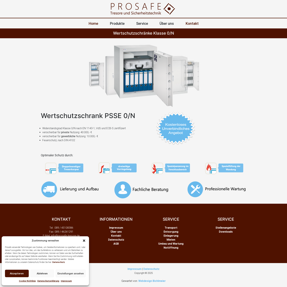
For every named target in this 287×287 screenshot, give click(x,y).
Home (93, 23)
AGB (116, 243)
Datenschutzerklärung (48, 281)
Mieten (171, 239)
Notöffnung (171, 247)
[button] (84, 240)
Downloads (226, 231)
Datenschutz (58, 262)
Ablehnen (42, 273)
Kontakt (192, 23)
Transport (171, 227)
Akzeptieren (17, 273)
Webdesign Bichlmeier (152, 281)
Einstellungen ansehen (70, 273)
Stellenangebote (225, 227)
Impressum (66, 281)
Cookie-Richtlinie (27, 281)
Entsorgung (171, 231)
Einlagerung (171, 235)
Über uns (116, 231)
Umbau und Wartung (171, 243)
